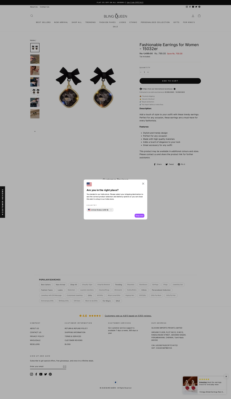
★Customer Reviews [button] (2, 202)
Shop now (139, 216)
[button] (143, 184)
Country (92, 205)
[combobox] (98, 210)
